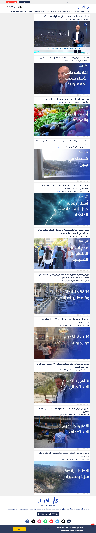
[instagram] (39, 521)
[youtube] (51, 521)
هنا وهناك (37, 11)
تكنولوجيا (30, 11)
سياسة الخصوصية (65, 530)
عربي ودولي (53, 11)
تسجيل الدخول (23, 2)
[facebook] (27, 521)
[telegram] (57, 521)
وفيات (13, 11)
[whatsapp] (45, 521)
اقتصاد (47, 11)
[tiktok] (63, 521)
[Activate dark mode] (19, 7)
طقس (59, 11)
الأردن (74, 11)
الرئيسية (88, 11)
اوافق (19, 529)
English (11, 7)
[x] (33, 521)
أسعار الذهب (80, 11)
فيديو (17, 11)
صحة (70, 11)
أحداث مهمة (23, 11)
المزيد (59, 60)
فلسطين (65, 11)
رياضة (42, 11)
